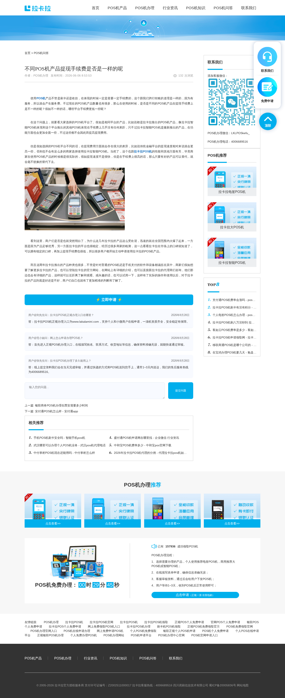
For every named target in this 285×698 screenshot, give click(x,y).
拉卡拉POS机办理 (138, 626)
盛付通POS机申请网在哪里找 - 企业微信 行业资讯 (146, 437)
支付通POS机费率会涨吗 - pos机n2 (231, 301)
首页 (27, 53)
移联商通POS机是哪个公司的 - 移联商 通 (232, 346)
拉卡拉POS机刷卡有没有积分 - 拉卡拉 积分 (232, 308)
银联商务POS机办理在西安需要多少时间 (61, 405)
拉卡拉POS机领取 (156, 622)
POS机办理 (51, 622)
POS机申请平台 (141, 635)
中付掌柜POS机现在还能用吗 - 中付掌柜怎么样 (64, 452)
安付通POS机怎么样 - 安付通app (56, 411)
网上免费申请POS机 (110, 631)
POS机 (41, 98)
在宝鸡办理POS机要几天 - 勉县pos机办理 (230, 353)
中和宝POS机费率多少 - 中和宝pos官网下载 (142, 445)
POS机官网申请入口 (204, 635)
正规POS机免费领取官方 (203, 626)
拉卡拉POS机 (143, 151)
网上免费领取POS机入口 (104, 626)
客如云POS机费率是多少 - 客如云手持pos (232, 331)
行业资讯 (90, 658)
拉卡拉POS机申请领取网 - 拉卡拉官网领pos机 (232, 338)
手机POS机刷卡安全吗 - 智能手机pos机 (59, 437)
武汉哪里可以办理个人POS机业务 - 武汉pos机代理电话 (70, 445)
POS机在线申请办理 (77, 631)
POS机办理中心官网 (171, 635)
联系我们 (175, 658)
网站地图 (242, 685)
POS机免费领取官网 (239, 626)
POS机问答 (41, 53)
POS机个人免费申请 (215, 631)
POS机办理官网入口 (43, 631)
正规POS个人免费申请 (189, 622)
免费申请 (267, 101)
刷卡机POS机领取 (169, 626)
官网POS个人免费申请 (225, 622)
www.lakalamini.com (85, 321)
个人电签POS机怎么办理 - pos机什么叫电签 (231, 316)
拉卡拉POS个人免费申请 (65, 626)
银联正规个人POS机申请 (179, 631)
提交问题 (180, 390)
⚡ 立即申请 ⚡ (109, 300)
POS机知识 (118, 658)
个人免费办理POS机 (83, 635)
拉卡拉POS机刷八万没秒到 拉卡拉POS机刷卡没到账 (231, 323)
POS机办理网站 (113, 635)
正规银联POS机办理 (50, 635)
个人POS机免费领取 (143, 631)
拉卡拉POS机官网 (101, 622)
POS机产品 (33, 658)
